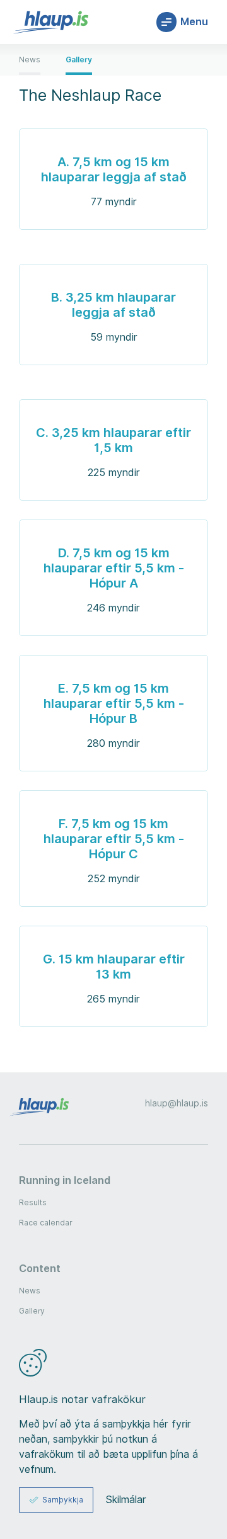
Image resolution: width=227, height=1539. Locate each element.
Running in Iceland (64, 1180)
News (29, 1290)
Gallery (32, 1310)
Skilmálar (126, 1500)
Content (40, 1268)
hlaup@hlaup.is (176, 1103)
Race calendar (46, 1222)
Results (33, 1202)
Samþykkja (62, 1499)
